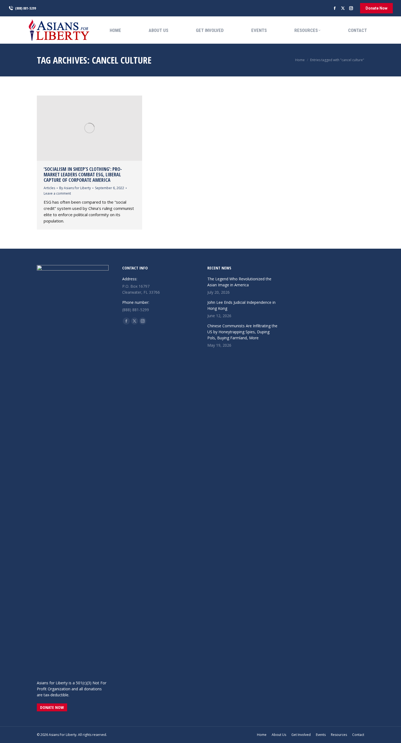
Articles (49, 188)
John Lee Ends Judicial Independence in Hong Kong (241, 305)
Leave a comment (57, 193)
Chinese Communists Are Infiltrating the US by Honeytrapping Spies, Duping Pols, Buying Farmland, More (242, 331)
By (75, 188)
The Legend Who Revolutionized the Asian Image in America (239, 281)
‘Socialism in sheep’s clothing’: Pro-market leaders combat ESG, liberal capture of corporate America (83, 174)
